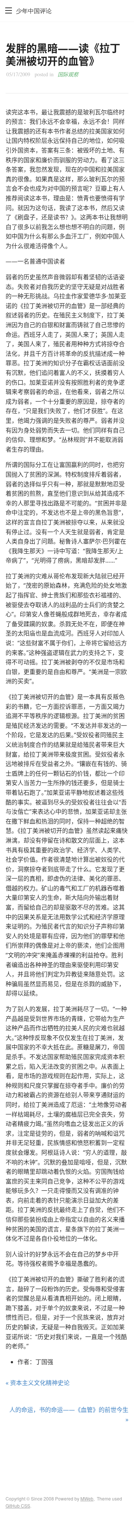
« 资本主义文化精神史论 (38, 1383)
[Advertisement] (67, 1452)
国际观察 (68, 74)
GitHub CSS (18, 1505)
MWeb (86, 1498)
